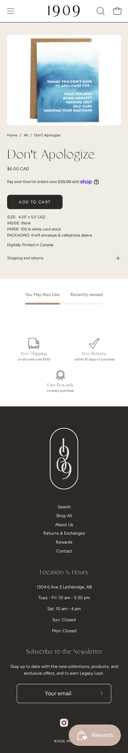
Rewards (64, 542)
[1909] (64, 11)
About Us (64, 524)
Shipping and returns (25, 258)
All (26, 135)
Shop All (64, 515)
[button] (100, 11)
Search (64, 506)
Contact (64, 551)
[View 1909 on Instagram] (64, 722)
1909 (69, 741)
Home (12, 135)
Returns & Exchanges (64, 533)
